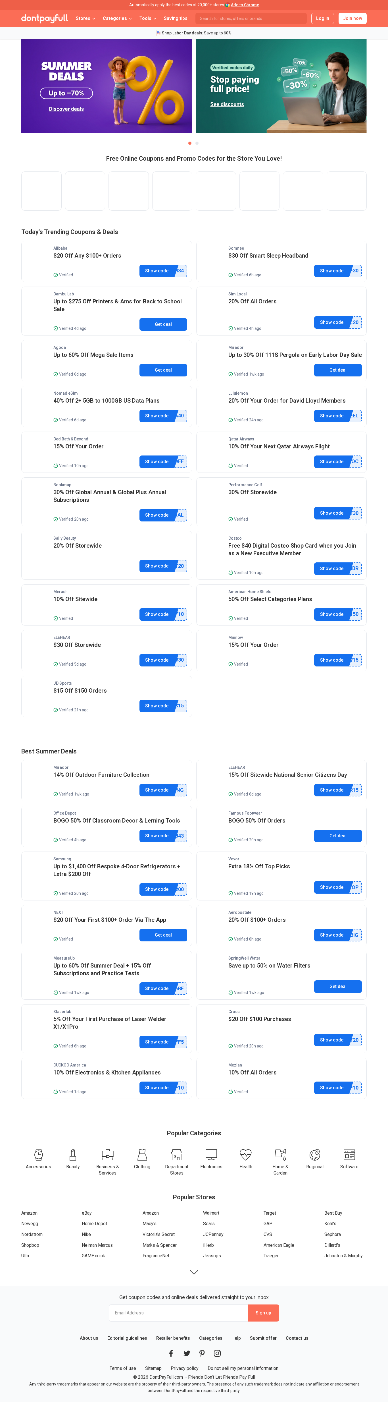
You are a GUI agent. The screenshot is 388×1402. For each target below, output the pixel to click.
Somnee (236, 248)
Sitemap (153, 1368)
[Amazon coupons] (41, 191)
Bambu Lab (63, 294)
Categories (210, 1338)
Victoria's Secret (159, 1234)
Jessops (212, 1255)
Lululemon (238, 393)
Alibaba (60, 248)
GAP (268, 1223)
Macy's (150, 1223)
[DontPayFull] (44, 18)
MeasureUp (64, 958)
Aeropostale (239, 912)
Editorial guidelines (127, 1338)
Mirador (236, 347)
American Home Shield (250, 591)
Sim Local (237, 294)
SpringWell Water (244, 958)
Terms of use (123, 1368)
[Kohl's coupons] (347, 191)
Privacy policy (185, 1368)
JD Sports (62, 683)
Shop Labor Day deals (182, 33)
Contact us (297, 1338)
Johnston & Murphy (343, 1255)
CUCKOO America (69, 1065)
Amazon (29, 1213)
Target (270, 1213)
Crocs (234, 1011)
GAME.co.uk (93, 1255)
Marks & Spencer (160, 1245)
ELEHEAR (61, 637)
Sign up (263, 1313)
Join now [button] (352, 18)
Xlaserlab (62, 1011)
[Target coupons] (216, 191)
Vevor (233, 859)
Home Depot (94, 1223)
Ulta (25, 1255)
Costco (235, 538)
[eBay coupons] (85, 191)
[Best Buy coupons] (259, 191)
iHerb (208, 1245)
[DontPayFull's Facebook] (171, 1353)
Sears (209, 1223)
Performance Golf (245, 484)
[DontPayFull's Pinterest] (202, 1353)
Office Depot (64, 813)
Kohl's (330, 1223)
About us (89, 1338)
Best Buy (333, 1213)
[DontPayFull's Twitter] (187, 1353)
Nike (86, 1234)
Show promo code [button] (156, 271)
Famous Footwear (245, 813)
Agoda (59, 347)
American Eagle (279, 1245)
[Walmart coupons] (172, 191)
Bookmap (62, 484)
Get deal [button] (163, 324)
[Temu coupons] (129, 191)
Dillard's (332, 1245)
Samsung (62, 859)
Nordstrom (32, 1234)
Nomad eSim (65, 393)
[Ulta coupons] (303, 191)
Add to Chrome (245, 5)
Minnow (235, 637)
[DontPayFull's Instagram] (217, 1353)
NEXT (58, 912)
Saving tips (175, 18)
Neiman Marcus (97, 1245)
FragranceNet (156, 1255)
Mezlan (235, 1065)
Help (236, 1338)
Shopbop (30, 1245)
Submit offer (263, 1338)
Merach (60, 591)
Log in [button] (322, 18)
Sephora (332, 1234)
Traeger (271, 1255)
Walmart (211, 1213)
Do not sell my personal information (243, 1368)
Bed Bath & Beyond (70, 439)
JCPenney (213, 1234)
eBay (87, 1213)
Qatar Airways (241, 439)
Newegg (29, 1223)
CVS (268, 1234)
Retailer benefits (173, 1338)
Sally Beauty (64, 538)
